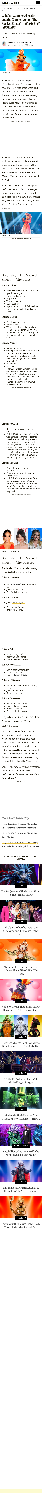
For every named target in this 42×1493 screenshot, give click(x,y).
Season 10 (22, 106)
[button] (38, 3)
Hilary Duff (16, 584)
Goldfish (25, 189)
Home (4, 8)
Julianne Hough (19, 675)
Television (12, 8)
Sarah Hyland (18, 602)
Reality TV (21, 8)
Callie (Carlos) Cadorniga (20, 42)
